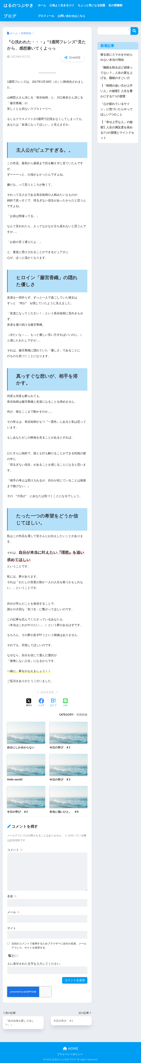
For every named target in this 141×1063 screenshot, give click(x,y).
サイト (11, 928)
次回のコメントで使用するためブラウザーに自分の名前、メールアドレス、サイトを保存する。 (49, 945)
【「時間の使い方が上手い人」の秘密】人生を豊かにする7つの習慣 (116, 91)
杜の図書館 (115, 5)
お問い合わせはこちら (71, 15)
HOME (72, 1048)
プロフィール (46, 15)
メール (13, 912)
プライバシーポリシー (70, 1054)
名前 (12, 896)
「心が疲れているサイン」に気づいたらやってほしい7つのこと (116, 109)
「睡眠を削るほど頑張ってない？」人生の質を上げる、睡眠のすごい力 (116, 73)
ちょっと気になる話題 (91, 5)
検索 (134, 31)
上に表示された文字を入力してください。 (35, 963)
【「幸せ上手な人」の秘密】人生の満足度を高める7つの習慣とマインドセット (117, 129)
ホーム (42, 5)
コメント (15, 849)
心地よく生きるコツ (62, 5)
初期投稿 (81, 714)
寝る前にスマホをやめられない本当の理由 (116, 57)
